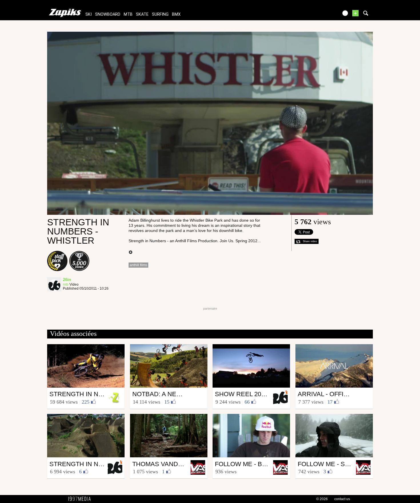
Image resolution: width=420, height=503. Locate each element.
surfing (160, 14)
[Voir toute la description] (131, 252)
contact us (342, 499)
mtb (128, 14)
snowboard (107, 14)
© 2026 (322, 499)
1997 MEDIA (81, 499)
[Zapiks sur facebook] (322, 15)
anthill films (138, 265)
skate (142, 14)
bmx (176, 14)
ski (88, 14)
